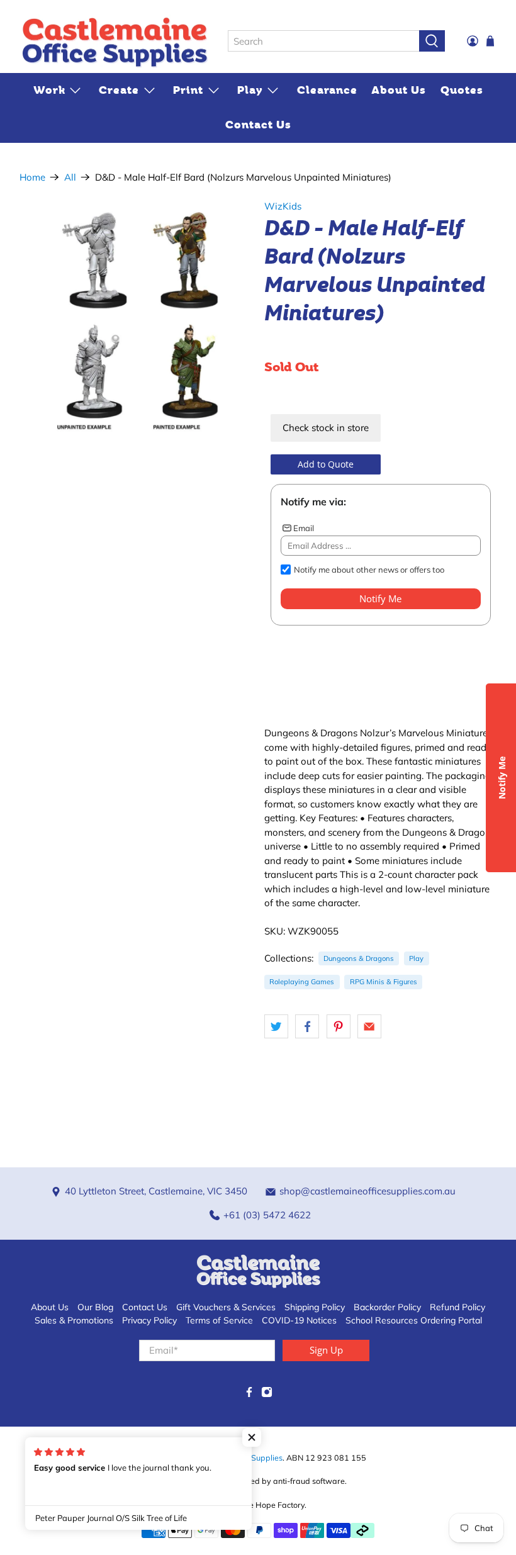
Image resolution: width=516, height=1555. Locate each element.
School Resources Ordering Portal (413, 1320)
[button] (251, 1437)
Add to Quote (326, 464)
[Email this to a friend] (369, 1026)
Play (250, 90)
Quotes (461, 90)
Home (32, 177)
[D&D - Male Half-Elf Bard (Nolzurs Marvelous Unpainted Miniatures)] (136, 315)
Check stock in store (326, 428)
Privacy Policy (149, 1320)
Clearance (327, 90)
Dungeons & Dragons (358, 958)
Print (188, 90)
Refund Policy (457, 1307)
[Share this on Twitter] (276, 1026)
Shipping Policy (314, 1307)
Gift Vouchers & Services (226, 1307)
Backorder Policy (387, 1307)
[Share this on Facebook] (307, 1026)
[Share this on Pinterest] (339, 1026)
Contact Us (258, 124)
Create (119, 90)
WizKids (282, 206)
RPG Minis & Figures (383, 981)
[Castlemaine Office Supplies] (114, 41)
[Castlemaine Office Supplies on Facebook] (249, 1394)
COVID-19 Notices (299, 1320)
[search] (324, 41)
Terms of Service (219, 1320)
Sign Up (326, 1350)
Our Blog (95, 1307)
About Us (398, 90)
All (70, 177)
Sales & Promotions (74, 1320)
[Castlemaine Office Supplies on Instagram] (266, 1394)
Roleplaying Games (301, 981)
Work (49, 90)
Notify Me (380, 598)
